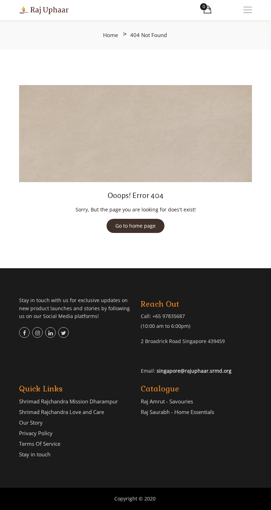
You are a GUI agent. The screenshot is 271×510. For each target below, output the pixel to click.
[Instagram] (37, 332)
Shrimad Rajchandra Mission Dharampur (68, 401)
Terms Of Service (39, 443)
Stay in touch (34, 454)
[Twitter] (63, 332)
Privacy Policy (36, 433)
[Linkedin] (50, 332)
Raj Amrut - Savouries (167, 401)
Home (110, 35)
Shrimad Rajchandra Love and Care (61, 411)
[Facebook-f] (24, 332)
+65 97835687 (168, 316)
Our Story (31, 422)
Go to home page (135, 225)
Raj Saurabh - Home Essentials (177, 411)
